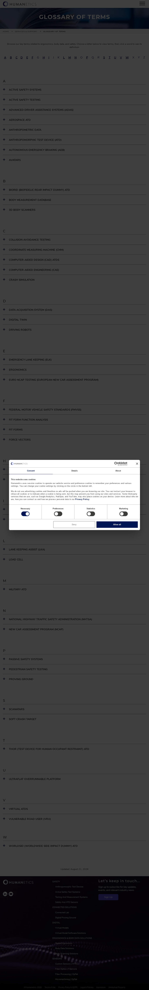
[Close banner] (137, 464)
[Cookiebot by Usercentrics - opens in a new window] (114, 464)
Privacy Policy (82, 499)
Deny (74, 524)
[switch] (58, 513)
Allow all (117, 524)
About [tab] (118, 471)
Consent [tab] (31, 471)
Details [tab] (74, 471)
